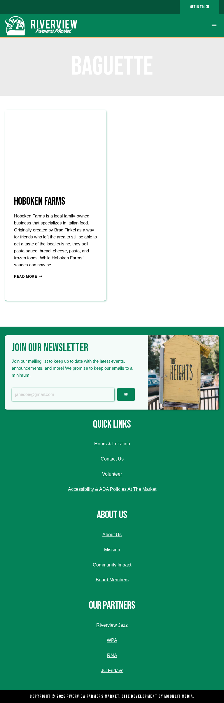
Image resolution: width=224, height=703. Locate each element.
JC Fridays (112, 670)
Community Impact (112, 564)
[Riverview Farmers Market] (42, 25)
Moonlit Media (178, 696)
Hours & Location (112, 443)
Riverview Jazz (112, 625)
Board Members (112, 579)
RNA (112, 655)
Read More (28, 277)
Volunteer (112, 474)
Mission (112, 549)
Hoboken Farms (39, 201)
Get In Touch (199, 6)
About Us (112, 534)
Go (126, 394)
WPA (112, 640)
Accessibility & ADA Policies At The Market (112, 489)
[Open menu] (214, 25)
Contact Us (112, 458)
